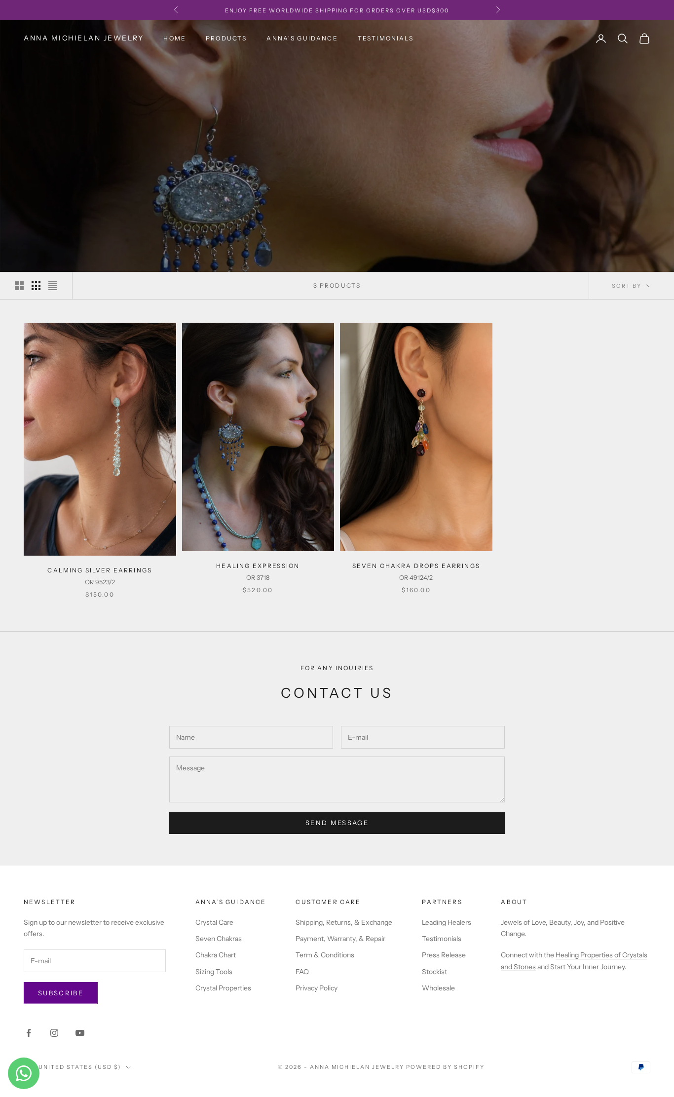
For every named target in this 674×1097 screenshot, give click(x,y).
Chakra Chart (215, 954)
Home (174, 38)
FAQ (302, 971)
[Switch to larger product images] (19, 285)
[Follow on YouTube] (80, 1033)
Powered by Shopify (445, 1066)
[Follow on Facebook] (29, 1033)
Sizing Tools (213, 971)
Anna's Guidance (301, 38)
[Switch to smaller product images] (36, 285)
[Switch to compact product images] (52, 285)
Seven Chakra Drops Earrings (416, 565)
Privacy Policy (316, 988)
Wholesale (438, 988)
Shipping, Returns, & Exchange (344, 922)
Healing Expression (258, 565)
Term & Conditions (325, 954)
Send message (337, 823)
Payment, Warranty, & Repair (340, 938)
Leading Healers (446, 922)
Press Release (444, 954)
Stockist (434, 971)
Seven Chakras (218, 938)
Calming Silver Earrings (99, 570)
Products (226, 38)
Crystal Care (214, 922)
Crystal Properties (223, 988)
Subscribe (60, 993)
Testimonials (385, 38)
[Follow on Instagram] (54, 1033)
